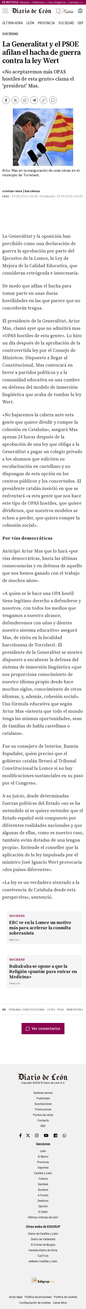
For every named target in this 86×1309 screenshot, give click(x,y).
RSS (43, 1126)
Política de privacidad (38, 1297)
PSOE (60, 1009)
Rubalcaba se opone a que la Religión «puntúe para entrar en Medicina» (43, 972)
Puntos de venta (43, 1115)
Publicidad (43, 1098)
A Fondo (43, 1195)
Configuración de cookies (35, 1302)
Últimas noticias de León (43, 1217)
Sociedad (66, 23)
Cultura (43, 1178)
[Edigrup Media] (43, 1280)
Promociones (43, 1109)
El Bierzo (43, 1156)
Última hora (12, 23)
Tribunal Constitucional (26, 1009)
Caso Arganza (56, 2)
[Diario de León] (42, 10)
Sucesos (43, 1189)
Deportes (43, 1167)
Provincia (46, 23)
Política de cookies (65, 1297)
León (30, 23)
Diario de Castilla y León (43, 1233)
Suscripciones (43, 1104)
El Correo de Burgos (43, 1244)
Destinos (43, 1200)
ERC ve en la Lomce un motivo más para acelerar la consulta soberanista (40, 928)
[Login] (80, 10)
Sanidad (43, 1184)
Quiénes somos (43, 1093)
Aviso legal (15, 1297)
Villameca (38, 2)
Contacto (43, 1120)
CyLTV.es (43, 1255)
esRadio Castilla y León (43, 1261)
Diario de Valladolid (43, 1239)
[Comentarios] (52, 100)
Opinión (43, 1206)
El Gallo (43, 1211)
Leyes (51, 1009)
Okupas (24, 2)
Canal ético (60, 1302)
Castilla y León (43, 1173)
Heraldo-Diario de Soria (43, 1250)
